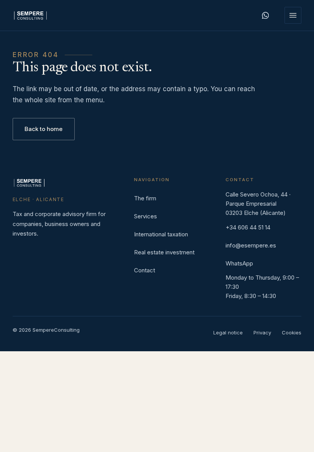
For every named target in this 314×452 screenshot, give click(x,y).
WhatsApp (239, 263)
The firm (145, 198)
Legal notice (228, 332)
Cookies (291, 332)
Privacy (262, 332)
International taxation (161, 234)
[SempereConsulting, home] (30, 15)
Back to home (43, 129)
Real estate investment (164, 252)
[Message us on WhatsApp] (265, 15)
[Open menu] (293, 15)
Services (145, 216)
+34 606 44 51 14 (248, 227)
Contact (144, 270)
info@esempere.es (251, 245)
